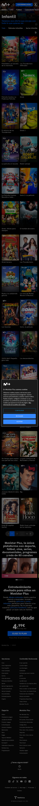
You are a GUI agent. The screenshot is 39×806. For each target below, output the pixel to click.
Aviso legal (22, 787)
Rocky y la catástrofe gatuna (9, 294)
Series (4, 10)
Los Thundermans (26, 262)
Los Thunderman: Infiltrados (26, 64)
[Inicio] (6, 5)
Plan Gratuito (23, 740)
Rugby (3, 735)
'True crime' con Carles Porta (28, 691)
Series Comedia (6, 691)
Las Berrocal (23, 681)
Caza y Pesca (23, 701)
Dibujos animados (25, 696)
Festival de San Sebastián (27, 694)
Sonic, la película (26, 327)
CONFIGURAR (19, 410)
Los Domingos (23, 668)
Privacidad (31, 787)
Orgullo (4, 699)
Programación (6, 750)
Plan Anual (23, 743)
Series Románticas (7, 688)
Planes (21, 737)
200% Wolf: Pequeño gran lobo (9, 359)
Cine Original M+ (6, 665)
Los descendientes (27, 358)
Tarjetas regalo (24, 750)
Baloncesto (5, 730)
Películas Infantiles (7, 681)
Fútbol (19, 10)
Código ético (23, 725)
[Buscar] (13, 5)
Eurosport (4, 743)
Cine (11, 10)
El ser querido (23, 663)
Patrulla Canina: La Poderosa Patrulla (9, 98)
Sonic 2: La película (27, 195)
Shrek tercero (7, 262)
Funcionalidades (24, 717)
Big (21, 492)
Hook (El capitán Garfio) (8, 526)
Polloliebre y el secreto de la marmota (10, 64)
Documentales (6, 694)
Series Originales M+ (7, 686)
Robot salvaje (25, 164)
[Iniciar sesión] (35, 4)
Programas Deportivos (26, 699)
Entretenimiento (6, 696)
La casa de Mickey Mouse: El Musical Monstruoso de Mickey (28, 294)
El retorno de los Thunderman (8, 131)
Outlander (22, 670)
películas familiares (18, 607)
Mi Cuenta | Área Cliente (26, 719)
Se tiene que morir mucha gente (27, 675)
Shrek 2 (22, 130)
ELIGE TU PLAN (19, 633)
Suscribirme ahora (24, 4)
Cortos (3, 676)
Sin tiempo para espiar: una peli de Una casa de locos (10, 459)
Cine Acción (5, 673)
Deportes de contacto (8, 740)
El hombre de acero (27, 229)
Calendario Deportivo (8, 745)
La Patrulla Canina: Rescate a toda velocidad (9, 196)
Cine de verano (6, 678)
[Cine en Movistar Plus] (19, 568)
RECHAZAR (19, 416)
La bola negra (23, 665)
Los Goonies (6, 327)
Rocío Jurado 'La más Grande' (28, 688)
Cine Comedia (6, 670)
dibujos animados (16, 597)
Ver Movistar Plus (24, 714)
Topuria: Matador (6, 737)
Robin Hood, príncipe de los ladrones (27, 526)
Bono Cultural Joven (25, 745)
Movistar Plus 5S (24, 704)
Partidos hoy (5, 748)
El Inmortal (23, 678)
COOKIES (19, 790)
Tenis (3, 732)
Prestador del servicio (11, 787)
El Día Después (6, 725)
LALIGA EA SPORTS (7, 719)
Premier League (6, 722)
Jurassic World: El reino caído (10, 493)
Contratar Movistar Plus (26, 727)
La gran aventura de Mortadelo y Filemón (27, 459)
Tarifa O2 (22, 748)
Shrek (22, 97)
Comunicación (24, 753)
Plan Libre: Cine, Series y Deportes (26, 731)
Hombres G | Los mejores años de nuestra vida (28, 685)
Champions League (7, 717)
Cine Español (5, 668)
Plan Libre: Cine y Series (26, 735)
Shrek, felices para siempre (9, 229)
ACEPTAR (20, 421)
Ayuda (19, 769)
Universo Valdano (7, 727)
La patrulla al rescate (10, 164)
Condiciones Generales (26, 722)
